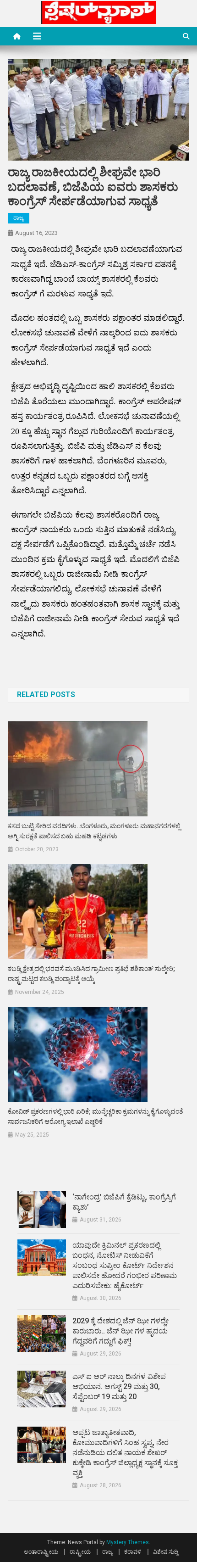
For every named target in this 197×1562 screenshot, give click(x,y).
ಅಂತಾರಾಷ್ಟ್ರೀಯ (41, 1552)
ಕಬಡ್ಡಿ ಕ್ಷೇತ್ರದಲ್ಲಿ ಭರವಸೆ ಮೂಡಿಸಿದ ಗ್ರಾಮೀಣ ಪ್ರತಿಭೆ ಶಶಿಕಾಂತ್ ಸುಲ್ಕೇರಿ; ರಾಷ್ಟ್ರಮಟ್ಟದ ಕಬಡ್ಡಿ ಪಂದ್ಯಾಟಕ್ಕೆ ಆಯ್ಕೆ (91, 973)
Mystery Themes (127, 1542)
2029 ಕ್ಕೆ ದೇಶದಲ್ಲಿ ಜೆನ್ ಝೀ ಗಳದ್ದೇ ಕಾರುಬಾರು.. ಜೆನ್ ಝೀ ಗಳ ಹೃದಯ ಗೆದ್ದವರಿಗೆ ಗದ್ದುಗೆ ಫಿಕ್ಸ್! (120, 1331)
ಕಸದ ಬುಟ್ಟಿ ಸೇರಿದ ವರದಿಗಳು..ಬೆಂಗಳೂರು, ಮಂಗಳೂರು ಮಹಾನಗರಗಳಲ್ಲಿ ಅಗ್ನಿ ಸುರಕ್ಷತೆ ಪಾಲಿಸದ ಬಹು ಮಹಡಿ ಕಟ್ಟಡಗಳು (94, 831)
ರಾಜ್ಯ (18, 218)
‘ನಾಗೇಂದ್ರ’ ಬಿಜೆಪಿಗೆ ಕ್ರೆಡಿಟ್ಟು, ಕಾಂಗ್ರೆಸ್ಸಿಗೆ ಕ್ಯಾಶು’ (124, 1202)
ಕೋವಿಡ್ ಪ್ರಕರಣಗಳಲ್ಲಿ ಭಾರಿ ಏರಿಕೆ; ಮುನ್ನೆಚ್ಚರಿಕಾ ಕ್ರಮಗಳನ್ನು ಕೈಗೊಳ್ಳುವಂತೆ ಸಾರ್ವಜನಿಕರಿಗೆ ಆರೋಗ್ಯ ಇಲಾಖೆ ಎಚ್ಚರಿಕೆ (95, 1116)
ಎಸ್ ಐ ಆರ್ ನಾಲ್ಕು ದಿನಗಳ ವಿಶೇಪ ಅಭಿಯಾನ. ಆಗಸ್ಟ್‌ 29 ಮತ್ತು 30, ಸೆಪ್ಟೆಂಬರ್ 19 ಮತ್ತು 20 (119, 1386)
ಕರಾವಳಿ (133, 1552)
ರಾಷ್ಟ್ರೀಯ (80, 1552)
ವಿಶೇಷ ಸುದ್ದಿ (165, 1552)
